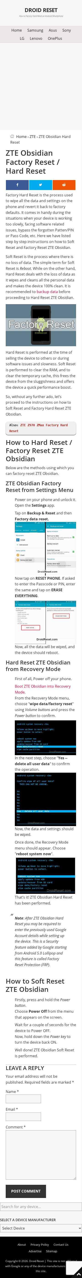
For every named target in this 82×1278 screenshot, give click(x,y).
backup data (47, 291)
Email (12, 1109)
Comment (16, 1127)
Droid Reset (41, 10)
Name (12, 1091)
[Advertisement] (41, 85)
